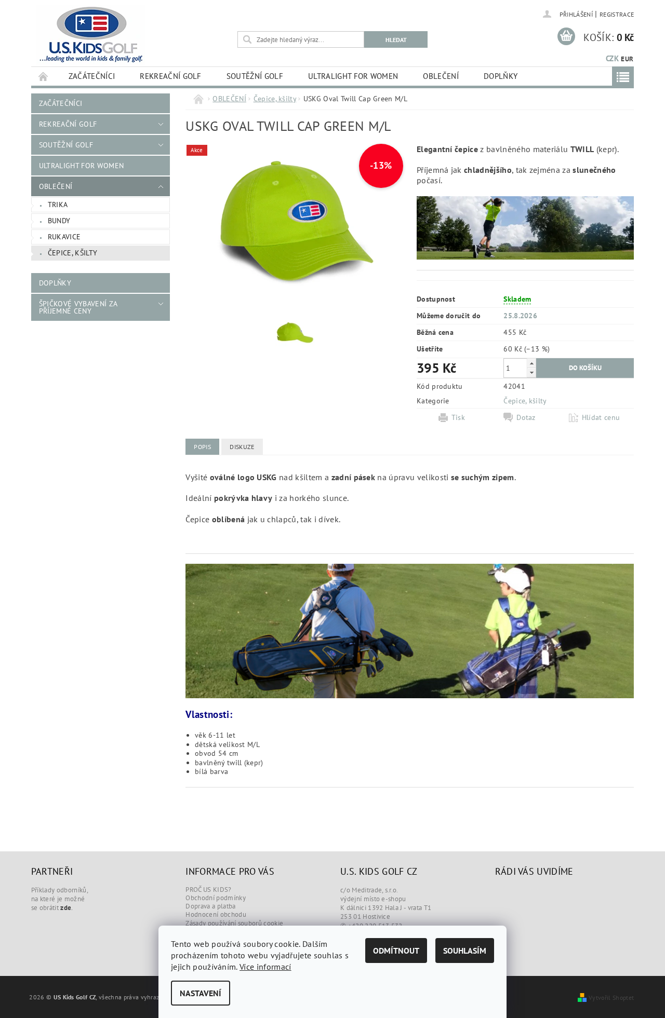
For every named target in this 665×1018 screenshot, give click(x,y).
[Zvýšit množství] (531, 363)
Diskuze (242, 447)
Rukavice (64, 236)
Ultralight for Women (353, 76)
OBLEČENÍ (441, 76)
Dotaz (526, 417)
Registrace (617, 14)
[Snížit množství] (531, 372)
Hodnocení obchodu (215, 914)
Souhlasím (464, 950)
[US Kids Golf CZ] (90, 35)
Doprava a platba (210, 906)
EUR (627, 59)
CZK (612, 58)
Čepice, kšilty (72, 252)
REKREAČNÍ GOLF (170, 76)
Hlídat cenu (601, 417)
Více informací (265, 966)
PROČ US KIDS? (208, 889)
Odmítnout (396, 950)
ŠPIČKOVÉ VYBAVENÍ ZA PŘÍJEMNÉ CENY (78, 307)
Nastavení (200, 993)
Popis (202, 447)
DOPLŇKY (500, 76)
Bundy (59, 220)
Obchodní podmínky (215, 897)
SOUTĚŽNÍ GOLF (255, 76)
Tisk (458, 417)
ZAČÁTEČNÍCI (92, 76)
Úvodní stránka (43, 76)
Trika (58, 204)
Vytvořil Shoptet (611, 997)
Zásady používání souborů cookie (234, 923)
